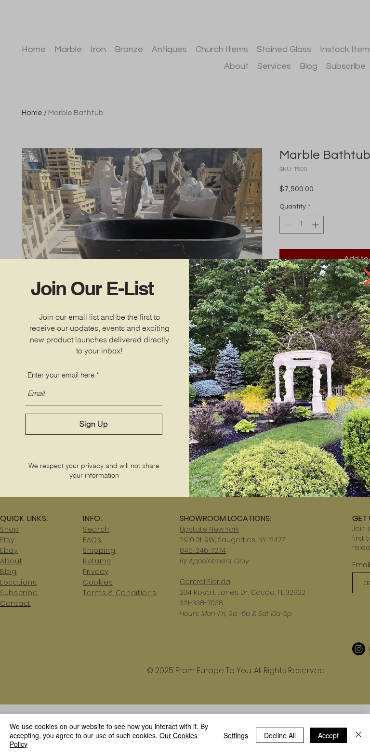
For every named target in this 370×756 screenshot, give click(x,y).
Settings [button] (236, 735)
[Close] (358, 735)
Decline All (280, 735)
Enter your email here (60, 374)
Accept (328, 735)
